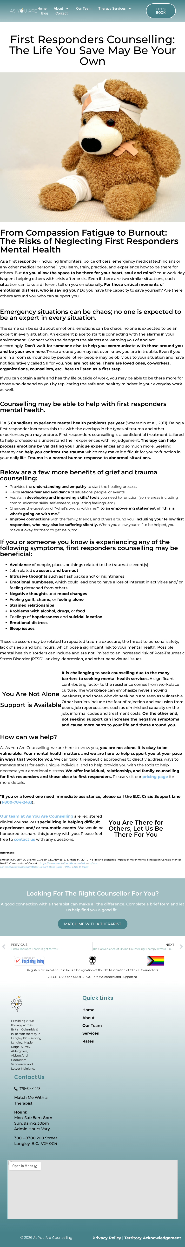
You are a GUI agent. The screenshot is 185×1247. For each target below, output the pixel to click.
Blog (44, 13)
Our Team (83, 8)
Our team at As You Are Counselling (36, 816)
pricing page (155, 776)
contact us (24, 839)
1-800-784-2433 (16, 802)
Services (90, 1033)
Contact (61, 13)
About (58, 8)
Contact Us (29, 1077)
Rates (88, 1041)
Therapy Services (112, 8)
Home (42, 8)
